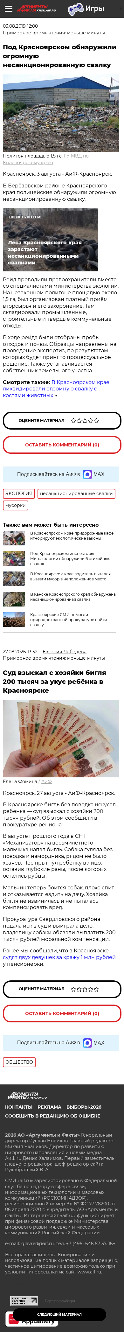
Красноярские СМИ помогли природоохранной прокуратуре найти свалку (68, 619)
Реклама (49, 1107)
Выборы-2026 (83, 1107)
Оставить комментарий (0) (62, 445)
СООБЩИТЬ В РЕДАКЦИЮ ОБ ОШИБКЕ (52, 1116)
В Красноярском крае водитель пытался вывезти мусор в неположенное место (70, 576)
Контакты (18, 1107)
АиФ (46, 781)
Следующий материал (59, 1315)
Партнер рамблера (60, 1301)
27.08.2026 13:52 (20, 652)
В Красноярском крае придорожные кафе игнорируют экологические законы (72, 536)
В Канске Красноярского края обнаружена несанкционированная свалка (73, 597)
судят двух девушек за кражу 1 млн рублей (59, 957)
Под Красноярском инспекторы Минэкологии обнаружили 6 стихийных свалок (70, 558)
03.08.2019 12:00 (20, 26)
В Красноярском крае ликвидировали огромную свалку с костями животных (56, 389)
